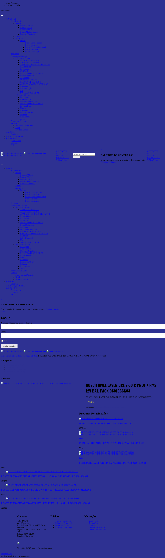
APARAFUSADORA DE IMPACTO (35, 65)
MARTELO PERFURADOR (31, 73)
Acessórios (15, 54)
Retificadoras (25, 117)
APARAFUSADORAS (29, 60)
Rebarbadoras (25, 67)
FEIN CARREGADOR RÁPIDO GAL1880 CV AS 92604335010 (111, 443)
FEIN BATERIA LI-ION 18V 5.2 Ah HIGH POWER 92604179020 (112, 463)
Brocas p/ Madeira (27, 25)
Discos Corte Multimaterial (35, 47)
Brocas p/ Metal (26, 30)
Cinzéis (18, 36)
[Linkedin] (120, 516)
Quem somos (16, 141)
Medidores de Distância (24, 125)
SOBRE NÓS (11, 138)
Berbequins (24, 97)
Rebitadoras (24, 69)
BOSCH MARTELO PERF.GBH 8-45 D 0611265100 (105, 423)
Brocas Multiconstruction (29, 32)
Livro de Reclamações (97, 527)
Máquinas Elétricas (22, 95)
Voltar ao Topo (6, 554)
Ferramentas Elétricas (19, 56)
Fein (81, 438)
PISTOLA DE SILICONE (30, 82)
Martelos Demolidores (28, 102)
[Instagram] (126, 516)
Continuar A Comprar (109, 162)
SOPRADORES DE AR (29, 93)
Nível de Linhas (21, 130)
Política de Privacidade (64, 523)
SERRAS (24, 71)
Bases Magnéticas (27, 75)
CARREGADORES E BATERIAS (34, 84)
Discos (22, 41)
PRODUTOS (11, 19)
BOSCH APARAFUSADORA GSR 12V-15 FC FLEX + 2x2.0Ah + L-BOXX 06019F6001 (45, 503)
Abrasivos (19, 38)
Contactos (14, 143)
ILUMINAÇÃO (26, 88)
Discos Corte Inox (32, 45)
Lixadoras (24, 86)
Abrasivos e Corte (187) (15, 365)
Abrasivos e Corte (17, 21)
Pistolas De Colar (27, 112)
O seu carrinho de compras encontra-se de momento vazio (123, 160)
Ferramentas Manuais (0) (15, 372)
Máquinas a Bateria (22, 58)
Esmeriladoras (25, 99)
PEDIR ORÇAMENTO (15, 136)
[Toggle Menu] (2, 15)
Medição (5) (10, 374)
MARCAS (10, 132)
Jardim (22, 119)
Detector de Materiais (28, 80)
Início (3, 356)
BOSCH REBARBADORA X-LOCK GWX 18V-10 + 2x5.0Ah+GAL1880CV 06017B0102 (46, 490)
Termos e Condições (63, 521)
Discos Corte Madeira (33, 43)
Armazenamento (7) (13, 367)
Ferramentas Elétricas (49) (16, 369)
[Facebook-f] (133, 516)
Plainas (23, 108)
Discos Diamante (31, 49)
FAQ (12, 145)
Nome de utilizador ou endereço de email (16, 323)
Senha (3, 332)
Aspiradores (24, 78)
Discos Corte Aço (32, 51)
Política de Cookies (62, 525)
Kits (21, 91)
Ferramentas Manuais (19, 121)
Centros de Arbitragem (97, 530)
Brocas (18, 23)
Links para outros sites (63, 527)
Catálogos (14, 134)
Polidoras (23, 115)
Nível (17, 128)
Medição (14, 123)
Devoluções (93, 523)
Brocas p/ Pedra (26, 28)
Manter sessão (8, 341)
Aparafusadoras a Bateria (29, 62)
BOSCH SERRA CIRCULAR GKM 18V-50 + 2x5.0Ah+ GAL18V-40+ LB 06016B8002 (44, 476)
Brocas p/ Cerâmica (27, 34)
